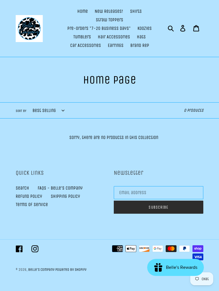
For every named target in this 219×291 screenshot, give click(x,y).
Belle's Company (41, 269)
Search (22, 188)
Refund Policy (29, 196)
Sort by (21, 111)
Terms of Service (32, 204)
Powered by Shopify (70, 269)
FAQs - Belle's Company (60, 188)
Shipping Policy (65, 196)
